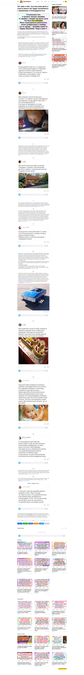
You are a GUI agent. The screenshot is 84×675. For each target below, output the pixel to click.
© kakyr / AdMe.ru (33, 56)
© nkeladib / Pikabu (24, 221)
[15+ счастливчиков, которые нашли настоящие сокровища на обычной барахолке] (59, 640)
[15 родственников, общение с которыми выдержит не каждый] (24, 656)
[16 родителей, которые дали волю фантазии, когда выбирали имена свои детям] (59, 42)
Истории (18, 4)
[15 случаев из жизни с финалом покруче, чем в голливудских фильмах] (42, 583)
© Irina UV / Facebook (25, 480)
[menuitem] (37, 1)
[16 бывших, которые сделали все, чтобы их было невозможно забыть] (42, 621)
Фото (52, 19)
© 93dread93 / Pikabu (28, 282)
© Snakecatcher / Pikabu (34, 268)
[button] (22, 521)
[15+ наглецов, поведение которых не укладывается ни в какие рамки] (59, 621)
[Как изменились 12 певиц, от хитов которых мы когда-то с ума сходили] (59, 25)
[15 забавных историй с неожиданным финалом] (24, 546)
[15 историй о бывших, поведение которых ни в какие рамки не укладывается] (59, 58)
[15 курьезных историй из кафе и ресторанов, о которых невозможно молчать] (42, 640)
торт (44, 55)
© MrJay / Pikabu (19, 311)
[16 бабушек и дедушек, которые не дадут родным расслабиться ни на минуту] (59, 562)
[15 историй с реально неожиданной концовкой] (42, 605)
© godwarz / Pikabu (41, 206)
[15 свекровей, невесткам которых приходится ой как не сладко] (59, 656)
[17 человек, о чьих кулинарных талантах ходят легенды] (24, 605)
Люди (52, 35)
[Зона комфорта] (25, 1)
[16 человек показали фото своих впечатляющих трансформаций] (59, 10)
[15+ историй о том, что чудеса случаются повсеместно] (24, 621)
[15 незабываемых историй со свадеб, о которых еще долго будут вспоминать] (59, 605)
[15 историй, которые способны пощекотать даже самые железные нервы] (42, 656)
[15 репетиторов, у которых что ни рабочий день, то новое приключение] (42, 562)
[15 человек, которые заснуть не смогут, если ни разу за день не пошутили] (59, 546)
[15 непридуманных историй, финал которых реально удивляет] (42, 546)
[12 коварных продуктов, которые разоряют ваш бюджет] (24, 640)
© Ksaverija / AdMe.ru (40, 49)
